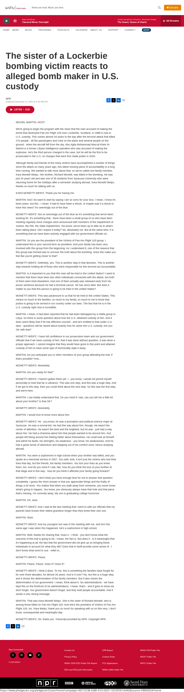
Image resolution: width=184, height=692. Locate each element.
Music (28, 30)
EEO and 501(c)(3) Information (78, 670)
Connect (130, 30)
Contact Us (69, 650)
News (15, 30)
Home (6, 30)
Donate (173, 7)
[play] (6, 21)
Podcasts (63, 30)
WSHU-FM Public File (150, 650)
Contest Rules (108, 657)
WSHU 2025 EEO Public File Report (80, 663)
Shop (146, 30)
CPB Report (107, 650)
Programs (44, 30)
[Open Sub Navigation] (21, 30)
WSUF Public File (148, 657)
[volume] (15, 21)
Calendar (82, 30)
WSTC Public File (148, 663)
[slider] (19, 20)
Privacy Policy (70, 657)
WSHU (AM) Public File (112, 670)
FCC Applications (110, 663)
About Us (96, 30)
